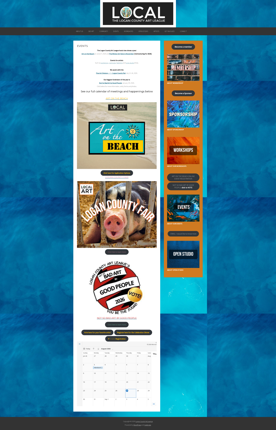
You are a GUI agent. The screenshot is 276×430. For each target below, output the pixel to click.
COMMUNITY (103, 31)
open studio (130, 63)
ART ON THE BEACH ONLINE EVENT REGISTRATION (183, 177)
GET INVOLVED (170, 31)
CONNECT (183, 31)
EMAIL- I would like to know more (183, 234)
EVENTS (116, 31)
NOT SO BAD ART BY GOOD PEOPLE (183, 186)
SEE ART (91, 31)
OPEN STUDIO (143, 31)
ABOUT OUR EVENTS (174, 224)
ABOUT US (79, 31)
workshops (104, 63)
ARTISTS (156, 31)
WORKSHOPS (128, 31)
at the (111, 73)
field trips (119, 63)
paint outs (112, 63)
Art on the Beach (88, 54)
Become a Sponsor (183, 93)
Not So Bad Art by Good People (110, 83)
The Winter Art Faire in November (121, 54)
